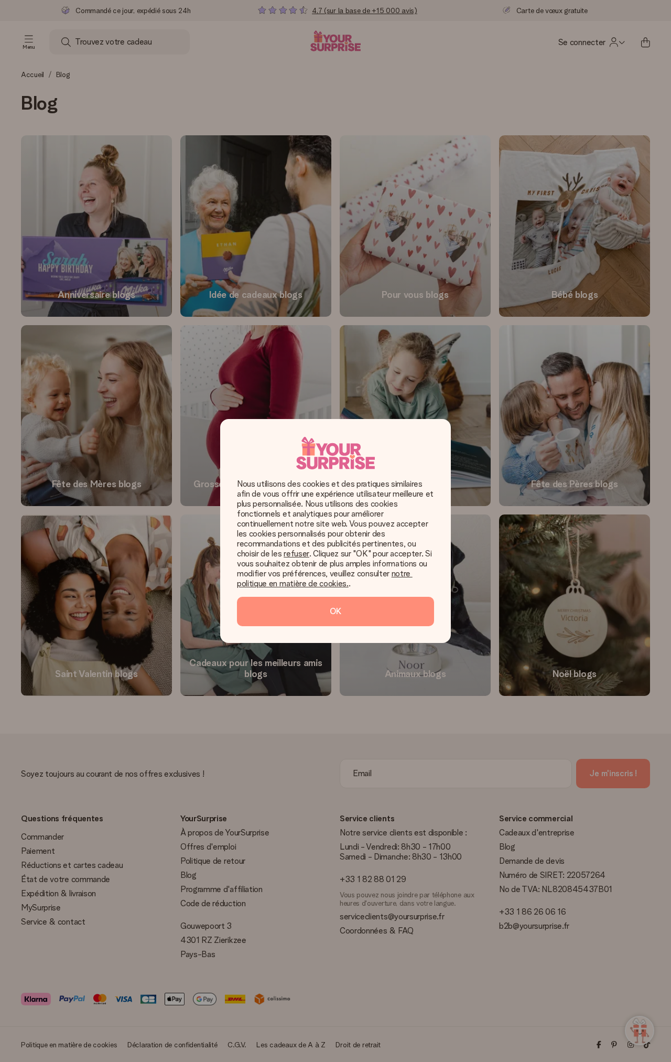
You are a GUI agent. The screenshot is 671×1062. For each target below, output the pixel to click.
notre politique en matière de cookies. (325, 578)
